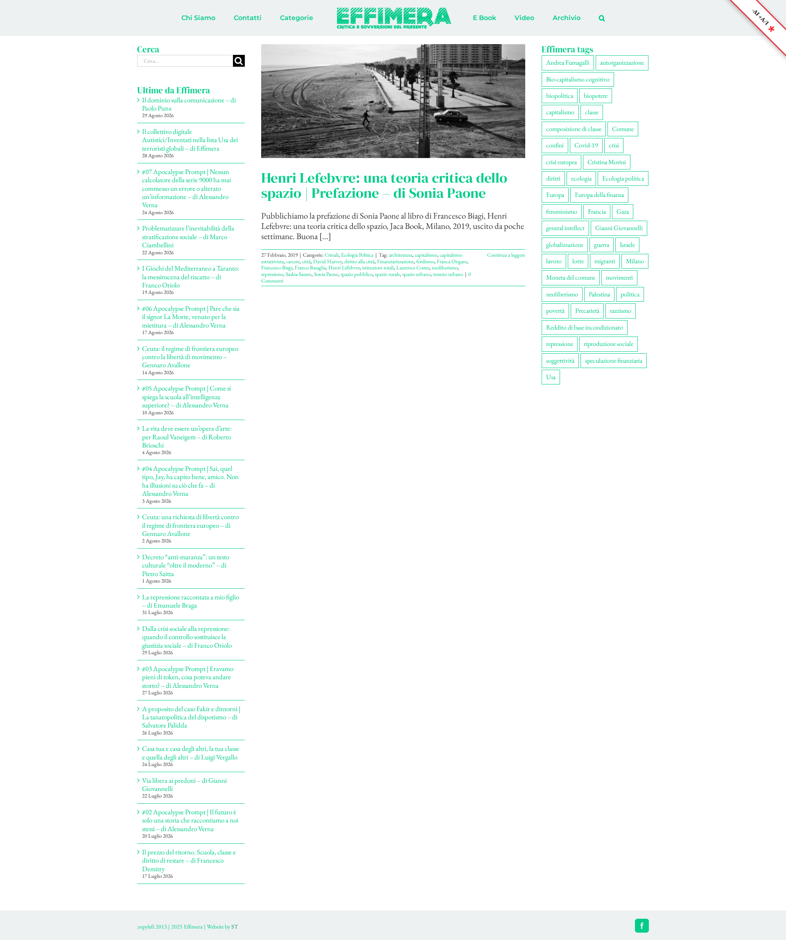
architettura (400, 254)
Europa (555, 194)
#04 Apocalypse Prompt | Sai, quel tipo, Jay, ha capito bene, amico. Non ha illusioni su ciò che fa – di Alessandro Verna (190, 481)
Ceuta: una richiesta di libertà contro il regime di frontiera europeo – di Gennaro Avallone (190, 525)
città (306, 261)
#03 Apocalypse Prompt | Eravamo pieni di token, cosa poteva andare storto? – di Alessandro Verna (187, 677)
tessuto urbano (448, 274)
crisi (614, 145)
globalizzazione (564, 244)
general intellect (565, 228)
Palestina (599, 294)
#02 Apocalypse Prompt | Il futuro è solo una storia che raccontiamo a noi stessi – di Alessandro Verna (190, 820)
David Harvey (327, 261)
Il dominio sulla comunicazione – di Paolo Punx (189, 104)
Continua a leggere (506, 254)
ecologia (581, 178)
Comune (623, 128)
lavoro (554, 261)
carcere (293, 261)
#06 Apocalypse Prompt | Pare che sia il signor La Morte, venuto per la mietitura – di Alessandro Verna (190, 317)
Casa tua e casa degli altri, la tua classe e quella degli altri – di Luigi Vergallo (190, 752)
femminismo (561, 211)
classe (592, 112)
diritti (553, 178)
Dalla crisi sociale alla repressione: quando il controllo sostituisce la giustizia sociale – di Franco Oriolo (187, 637)
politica (630, 294)
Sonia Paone (326, 274)
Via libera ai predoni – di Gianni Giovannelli (184, 784)
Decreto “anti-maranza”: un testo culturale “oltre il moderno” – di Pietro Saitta (185, 565)
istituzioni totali (378, 267)
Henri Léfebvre (344, 267)
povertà (555, 310)
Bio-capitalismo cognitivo (578, 79)
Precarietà (587, 310)
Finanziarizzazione (395, 261)
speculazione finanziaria (613, 360)
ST (234, 926)
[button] (568, 18)
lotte (578, 261)
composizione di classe (573, 128)
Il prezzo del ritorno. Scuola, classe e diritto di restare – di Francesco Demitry (189, 860)
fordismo (425, 261)
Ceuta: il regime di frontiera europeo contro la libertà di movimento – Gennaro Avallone (190, 357)
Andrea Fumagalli (568, 62)
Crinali (332, 254)
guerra (601, 244)
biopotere (596, 95)
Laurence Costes (412, 267)
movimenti (619, 277)
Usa (551, 377)
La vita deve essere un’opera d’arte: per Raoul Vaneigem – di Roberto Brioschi (187, 437)
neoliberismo (445, 267)
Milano (635, 261)
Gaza (623, 211)
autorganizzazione (622, 62)
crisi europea (561, 162)
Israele (627, 244)
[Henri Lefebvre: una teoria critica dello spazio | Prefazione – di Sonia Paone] (393, 101)
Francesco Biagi (276, 267)
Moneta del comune (570, 277)
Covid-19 (586, 145)
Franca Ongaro (452, 261)
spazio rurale (387, 274)
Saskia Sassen (299, 274)
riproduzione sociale (608, 343)
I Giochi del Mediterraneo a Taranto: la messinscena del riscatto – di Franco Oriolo (190, 276)
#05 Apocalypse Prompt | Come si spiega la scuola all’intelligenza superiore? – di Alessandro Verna (186, 396)
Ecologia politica (623, 178)
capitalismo (426, 254)
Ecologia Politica (357, 254)
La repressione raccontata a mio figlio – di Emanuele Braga (190, 601)
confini (555, 145)
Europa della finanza (599, 194)
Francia (597, 211)
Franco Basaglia (310, 267)
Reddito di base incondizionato (584, 327)
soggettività (560, 360)
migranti (604, 261)
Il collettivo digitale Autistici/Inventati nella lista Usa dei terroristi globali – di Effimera (190, 140)
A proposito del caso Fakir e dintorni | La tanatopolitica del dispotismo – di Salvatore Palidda (191, 717)
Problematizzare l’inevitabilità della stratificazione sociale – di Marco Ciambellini (188, 236)
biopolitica (559, 95)
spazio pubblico (357, 274)
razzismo (620, 310)
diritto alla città (359, 261)
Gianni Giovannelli (619, 228)
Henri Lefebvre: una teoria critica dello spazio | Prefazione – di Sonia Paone (384, 185)
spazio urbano (416, 274)
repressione (272, 274)
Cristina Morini (606, 162)
